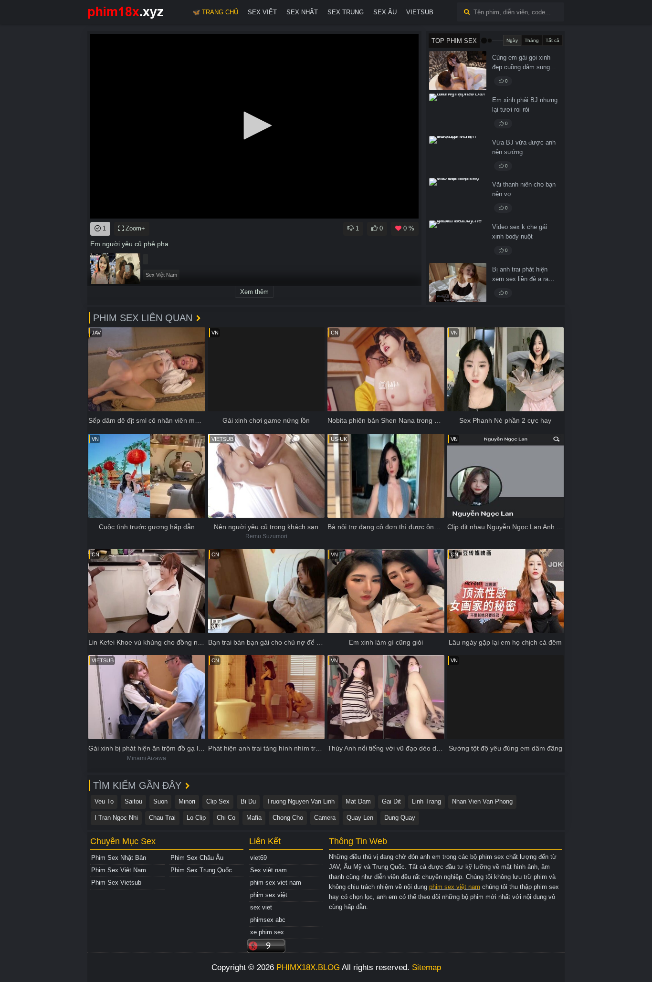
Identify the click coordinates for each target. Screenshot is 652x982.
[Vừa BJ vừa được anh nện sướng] (457, 155)
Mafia (254, 817)
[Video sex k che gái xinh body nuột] (457, 240)
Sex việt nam (268, 870)
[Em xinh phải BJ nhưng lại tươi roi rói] (457, 113)
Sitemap (426, 967)
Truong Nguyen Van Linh (301, 801)
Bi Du (248, 801)
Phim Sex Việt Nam (118, 870)
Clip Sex (218, 801)
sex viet (261, 907)
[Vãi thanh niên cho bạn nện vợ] (457, 197)
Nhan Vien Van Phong (482, 801)
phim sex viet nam (275, 882)
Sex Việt (262, 12)
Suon (160, 801)
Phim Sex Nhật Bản (118, 857)
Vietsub (419, 12)
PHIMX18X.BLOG (308, 967)
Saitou (133, 801)
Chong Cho (288, 817)
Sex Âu (385, 12)
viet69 (258, 857)
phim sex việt (268, 894)
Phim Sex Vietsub (116, 882)
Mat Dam (358, 801)
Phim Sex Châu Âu (196, 857)
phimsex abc (267, 919)
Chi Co (226, 817)
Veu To (104, 801)
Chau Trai (162, 817)
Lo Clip (196, 817)
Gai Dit (391, 801)
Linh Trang (426, 801)
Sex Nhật (302, 12)
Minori (187, 801)
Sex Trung (345, 12)
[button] (254, 125)
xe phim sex (267, 932)
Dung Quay (399, 817)
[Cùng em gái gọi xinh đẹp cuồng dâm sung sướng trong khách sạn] (457, 70)
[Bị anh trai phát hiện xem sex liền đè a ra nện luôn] (457, 282)
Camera (325, 817)
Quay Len (360, 817)
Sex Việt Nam (161, 275)
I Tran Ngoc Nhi (116, 817)
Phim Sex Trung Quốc (201, 870)
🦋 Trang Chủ (215, 12)
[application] (254, 126)
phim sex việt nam (454, 886)
